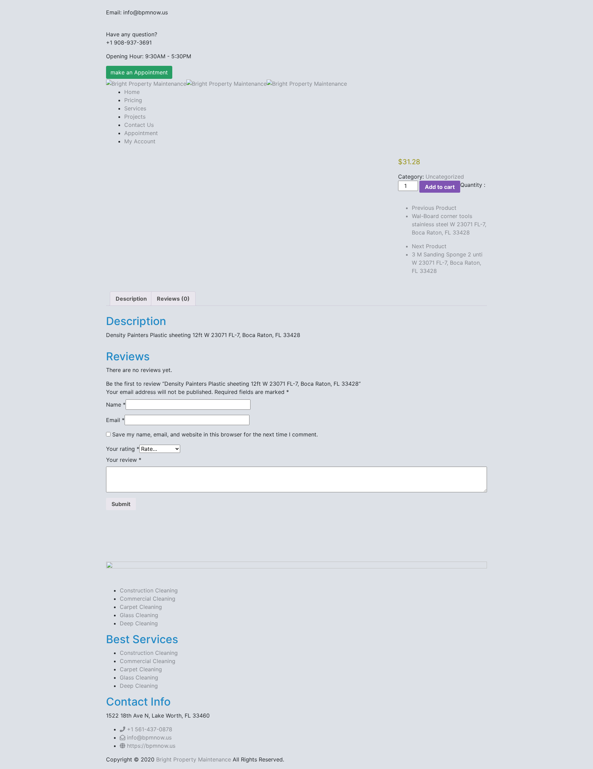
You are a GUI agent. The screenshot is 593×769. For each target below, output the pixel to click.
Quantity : (472, 184)
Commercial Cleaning (147, 598)
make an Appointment (139, 72)
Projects (135, 116)
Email (115, 420)
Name (116, 404)
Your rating (122, 448)
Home (132, 91)
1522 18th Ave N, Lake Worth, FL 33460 (158, 715)
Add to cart (440, 186)
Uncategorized (445, 176)
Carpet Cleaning (141, 606)
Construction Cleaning (149, 590)
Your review (123, 459)
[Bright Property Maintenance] (146, 83)
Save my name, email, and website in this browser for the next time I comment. (215, 434)
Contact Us (139, 124)
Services (135, 108)
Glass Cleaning (139, 615)
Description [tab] (131, 298)
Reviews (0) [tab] (173, 298)
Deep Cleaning (139, 623)
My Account (139, 141)
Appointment (141, 133)
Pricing (133, 100)
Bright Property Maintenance (193, 759)
